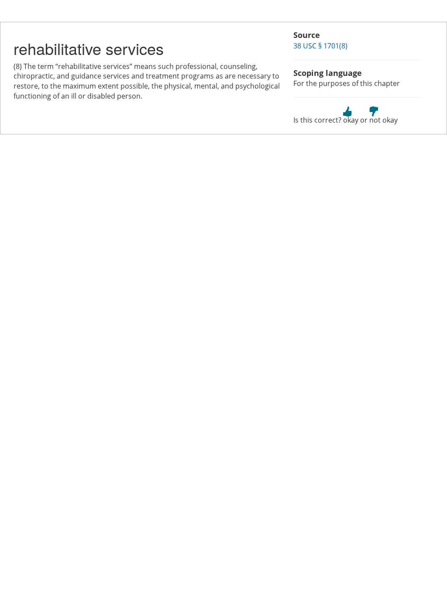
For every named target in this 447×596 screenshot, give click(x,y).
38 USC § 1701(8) (320, 46)
